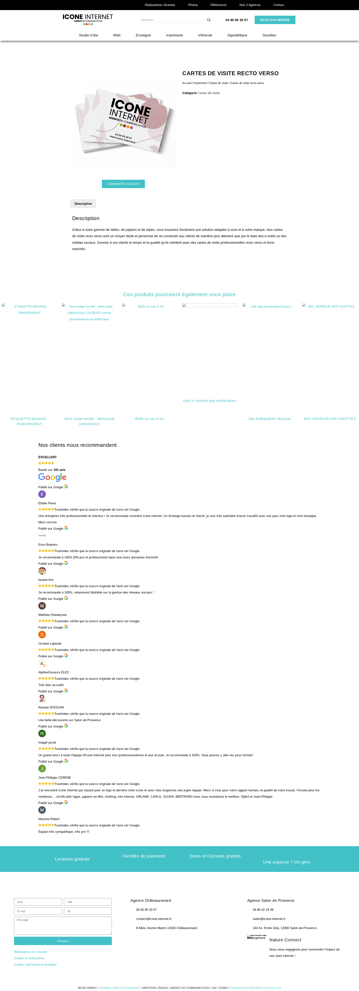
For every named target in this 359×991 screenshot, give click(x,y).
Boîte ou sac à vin (149, 419)
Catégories (253, 988)
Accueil (186, 83)
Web (117, 35)
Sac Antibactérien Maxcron (269, 419)
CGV (214, 988)
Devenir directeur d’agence (120, 988)
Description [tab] (83, 203)
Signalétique (237, 35)
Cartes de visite (218, 83)
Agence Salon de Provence (270, 900)
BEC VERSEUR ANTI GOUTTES (330, 419)
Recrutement (87, 988)
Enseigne (143, 35)
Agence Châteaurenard (151, 900)
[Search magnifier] (208, 20)
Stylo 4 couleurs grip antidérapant (209, 401)
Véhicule (205, 35)
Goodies (269, 35)
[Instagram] (156, 940)
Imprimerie (174, 35)
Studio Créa (88, 35)
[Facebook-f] (136, 940)
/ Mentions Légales (154, 988)
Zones (223, 988)
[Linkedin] (167, 940)
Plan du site (272, 988)
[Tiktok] (177, 940)
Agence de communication (190, 988)
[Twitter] (146, 940)
